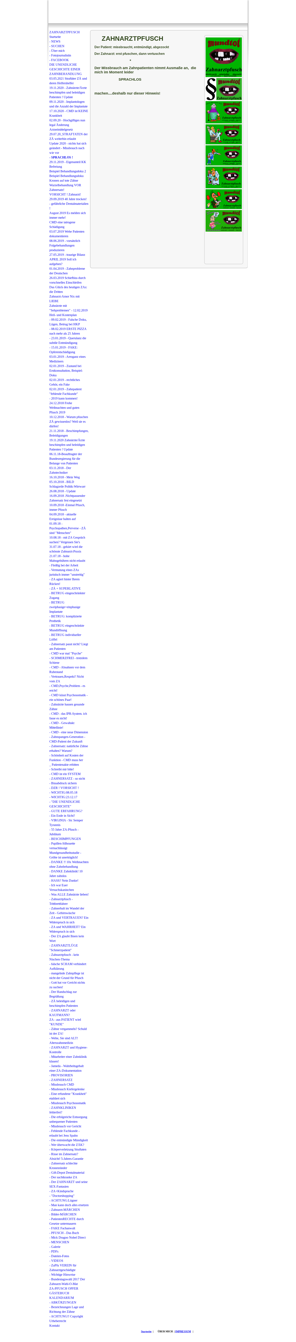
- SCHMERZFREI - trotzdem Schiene (68, 660)
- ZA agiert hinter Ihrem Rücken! (64, 581)
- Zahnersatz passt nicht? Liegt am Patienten (68, 646)
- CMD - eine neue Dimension (68, 732)
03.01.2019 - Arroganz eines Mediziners (67, 359)
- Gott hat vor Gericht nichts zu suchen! (67, 985)
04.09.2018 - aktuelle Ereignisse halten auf (62, 517)
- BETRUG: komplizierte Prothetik (65, 619)
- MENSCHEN (59, 1242)
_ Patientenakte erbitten (64, 764)
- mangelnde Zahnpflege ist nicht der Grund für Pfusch (66, 976)
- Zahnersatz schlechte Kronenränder (63, 1166)
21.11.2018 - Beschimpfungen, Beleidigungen (69, 433)
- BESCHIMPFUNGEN (65, 839)
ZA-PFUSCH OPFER (63, 1288)
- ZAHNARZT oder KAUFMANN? (62, 1013)
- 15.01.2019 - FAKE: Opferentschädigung (63, 350)
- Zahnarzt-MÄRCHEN (64, 1209)
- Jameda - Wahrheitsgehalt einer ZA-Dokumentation (66, 1068)
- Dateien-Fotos (59, 1256)
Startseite (146, 1331)
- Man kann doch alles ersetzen (69, 1205)
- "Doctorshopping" (62, 1195)
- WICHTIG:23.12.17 (63, 797)
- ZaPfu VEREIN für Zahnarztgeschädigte (62, 1268)
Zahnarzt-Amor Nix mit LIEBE (64, 299)
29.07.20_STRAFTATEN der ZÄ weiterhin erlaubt (68, 136)
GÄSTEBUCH (59, 1293)
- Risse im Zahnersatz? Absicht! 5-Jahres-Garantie (66, 1156)
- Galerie (54, 1246)
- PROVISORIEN (61, 1075)
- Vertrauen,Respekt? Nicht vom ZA (66, 679)
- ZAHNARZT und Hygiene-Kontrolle (68, 1050)
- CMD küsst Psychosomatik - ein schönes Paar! (68, 697)
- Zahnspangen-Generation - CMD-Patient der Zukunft (67, 739)
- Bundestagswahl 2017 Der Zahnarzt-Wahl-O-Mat (67, 1282)
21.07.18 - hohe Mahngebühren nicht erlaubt (67, 558)
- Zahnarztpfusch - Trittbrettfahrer (61, 901)
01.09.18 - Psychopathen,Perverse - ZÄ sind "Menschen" (67, 528)
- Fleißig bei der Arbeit (63, 565)
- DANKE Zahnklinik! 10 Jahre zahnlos (66, 874)
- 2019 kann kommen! (63, 398)
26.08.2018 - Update (62, 491)
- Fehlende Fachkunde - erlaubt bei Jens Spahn (64, 1133)
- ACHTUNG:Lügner (63, 1200)
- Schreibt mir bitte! (61, 769)
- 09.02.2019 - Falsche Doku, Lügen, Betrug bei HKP (68, 322)
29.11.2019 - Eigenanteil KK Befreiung (67, 164)
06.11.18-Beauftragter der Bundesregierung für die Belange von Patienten (65, 458)
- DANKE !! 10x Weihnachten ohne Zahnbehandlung (69, 864)
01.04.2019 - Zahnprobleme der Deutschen (67, 271)
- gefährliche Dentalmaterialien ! (68, 206)
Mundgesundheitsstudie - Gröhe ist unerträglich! (65, 855)
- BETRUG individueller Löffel (65, 637)
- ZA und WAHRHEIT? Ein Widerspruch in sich (67, 929)
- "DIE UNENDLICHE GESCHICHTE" (64, 804)
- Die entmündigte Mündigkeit (68, 1140)
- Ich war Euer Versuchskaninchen (61, 887)
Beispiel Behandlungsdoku (66, 176)
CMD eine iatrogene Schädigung (62, 225)
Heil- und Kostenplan (63, 315)
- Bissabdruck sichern (63, 783)
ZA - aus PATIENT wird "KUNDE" (65, 1022)
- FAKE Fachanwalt (62, 1228)
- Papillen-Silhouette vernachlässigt (62, 846)
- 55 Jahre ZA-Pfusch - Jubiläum (64, 832)
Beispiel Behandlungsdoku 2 (67, 171)
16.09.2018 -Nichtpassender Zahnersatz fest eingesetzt (67, 498)
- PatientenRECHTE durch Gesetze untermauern (66, 1221)
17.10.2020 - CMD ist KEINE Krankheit (68, 113)
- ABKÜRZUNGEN (62, 1302)
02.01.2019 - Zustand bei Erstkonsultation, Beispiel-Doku (66, 370)
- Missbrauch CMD (61, 1084)
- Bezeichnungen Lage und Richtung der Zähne (66, 1309)
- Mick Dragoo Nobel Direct (67, 1237)
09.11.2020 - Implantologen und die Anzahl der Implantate (68, 104)
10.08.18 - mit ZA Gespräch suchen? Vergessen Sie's (67, 540)
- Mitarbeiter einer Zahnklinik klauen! (68, 1059)
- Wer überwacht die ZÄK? (66, 1144)
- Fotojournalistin (60, 55)
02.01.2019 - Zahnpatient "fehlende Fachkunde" (65, 391)
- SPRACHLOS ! (61, 157)
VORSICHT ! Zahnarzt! (65, 194)
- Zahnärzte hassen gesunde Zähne (66, 707)
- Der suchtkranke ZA (63, 1177)
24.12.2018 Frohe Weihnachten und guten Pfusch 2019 (64, 407)
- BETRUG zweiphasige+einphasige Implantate (64, 607)
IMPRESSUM (183, 1331)
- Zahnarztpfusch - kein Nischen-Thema (64, 957)
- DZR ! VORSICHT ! (64, 788)
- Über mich (57, 50)
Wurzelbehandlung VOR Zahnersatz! (65, 187)
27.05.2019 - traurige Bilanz (67, 254)
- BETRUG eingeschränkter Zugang (67, 595)
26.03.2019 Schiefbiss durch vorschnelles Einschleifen (67, 280)
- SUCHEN (56, 46)
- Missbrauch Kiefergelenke (67, 1089)
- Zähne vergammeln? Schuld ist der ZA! (68, 1031)
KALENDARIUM (61, 1297)
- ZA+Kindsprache (61, 1191)
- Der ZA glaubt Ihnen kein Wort (66, 938)
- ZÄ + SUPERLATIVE (65, 588)
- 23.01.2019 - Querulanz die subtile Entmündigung (67, 340)
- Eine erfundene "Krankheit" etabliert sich (68, 1096)
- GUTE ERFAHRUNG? (65, 811)
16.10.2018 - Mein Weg (64, 477)
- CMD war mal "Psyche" (65, 653)
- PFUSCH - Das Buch (64, 1233)
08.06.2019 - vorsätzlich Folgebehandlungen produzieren (64, 245)
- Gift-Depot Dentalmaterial (66, 1172)
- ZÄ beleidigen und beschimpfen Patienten (63, 1003)
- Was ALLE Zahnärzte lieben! (69, 894)
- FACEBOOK (59, 60)
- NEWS (54, 41)
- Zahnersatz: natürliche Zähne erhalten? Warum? (68, 748)
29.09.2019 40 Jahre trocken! (68, 199)
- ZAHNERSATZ (60, 1080)
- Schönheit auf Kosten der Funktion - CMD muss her (66, 758)
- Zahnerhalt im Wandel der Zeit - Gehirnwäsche (66, 911)
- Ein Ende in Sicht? (62, 815)
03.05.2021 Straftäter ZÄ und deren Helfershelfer (68, 81)
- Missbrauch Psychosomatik (67, 1103)
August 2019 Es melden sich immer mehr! (67, 215)
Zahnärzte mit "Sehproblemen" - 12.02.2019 (68, 308)
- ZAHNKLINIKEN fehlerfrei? (62, 1110)
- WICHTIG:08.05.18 (63, 792)
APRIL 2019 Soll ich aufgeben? (62, 262)
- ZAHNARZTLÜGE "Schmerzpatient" (63, 948)
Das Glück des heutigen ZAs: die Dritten (68, 289)
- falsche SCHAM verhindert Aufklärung (67, 966)
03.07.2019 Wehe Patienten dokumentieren (66, 234)
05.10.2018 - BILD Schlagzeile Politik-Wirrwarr (67, 484)
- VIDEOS (56, 1260)
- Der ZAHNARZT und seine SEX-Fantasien (68, 1184)
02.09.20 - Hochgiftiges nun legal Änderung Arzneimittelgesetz (67, 125)
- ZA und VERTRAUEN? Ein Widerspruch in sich (68, 920)
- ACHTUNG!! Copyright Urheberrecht (66, 1319)
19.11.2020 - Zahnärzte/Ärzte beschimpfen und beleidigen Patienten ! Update (68, 92)
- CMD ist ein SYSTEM (65, 774)
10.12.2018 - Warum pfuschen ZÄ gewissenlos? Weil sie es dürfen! (68, 421)
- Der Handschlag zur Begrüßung (63, 994)
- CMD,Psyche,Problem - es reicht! (67, 688)
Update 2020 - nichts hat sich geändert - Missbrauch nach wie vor (67, 148)
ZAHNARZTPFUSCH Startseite (64, 34)
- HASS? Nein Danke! (63, 880)
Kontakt (54, 1325)
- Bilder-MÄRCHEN (63, 1214)
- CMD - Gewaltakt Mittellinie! (61, 725)
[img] (148, 11)
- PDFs (53, 1251)
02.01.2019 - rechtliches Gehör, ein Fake (64, 382)
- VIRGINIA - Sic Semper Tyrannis (66, 823)
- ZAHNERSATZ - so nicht (67, 778)
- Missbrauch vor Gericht (65, 1126)
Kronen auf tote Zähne (63, 180)
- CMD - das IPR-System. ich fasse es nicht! (68, 716)
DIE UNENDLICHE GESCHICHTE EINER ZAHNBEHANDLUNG (65, 69)
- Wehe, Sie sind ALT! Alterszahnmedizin (63, 1040)
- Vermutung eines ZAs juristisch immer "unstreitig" (67, 572)
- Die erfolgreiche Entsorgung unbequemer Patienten (68, 1119)
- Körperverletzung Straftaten (67, 1149)
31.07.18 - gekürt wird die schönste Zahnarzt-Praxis (66, 549)
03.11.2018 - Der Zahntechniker (60, 470)
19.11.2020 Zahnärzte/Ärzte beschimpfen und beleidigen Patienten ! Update (67, 444)
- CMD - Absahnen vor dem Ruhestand (67, 670)
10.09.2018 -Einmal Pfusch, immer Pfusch (67, 507)
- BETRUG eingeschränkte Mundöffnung (66, 628)
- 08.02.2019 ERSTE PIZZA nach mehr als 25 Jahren (67, 331)
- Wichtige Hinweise (62, 1274)
